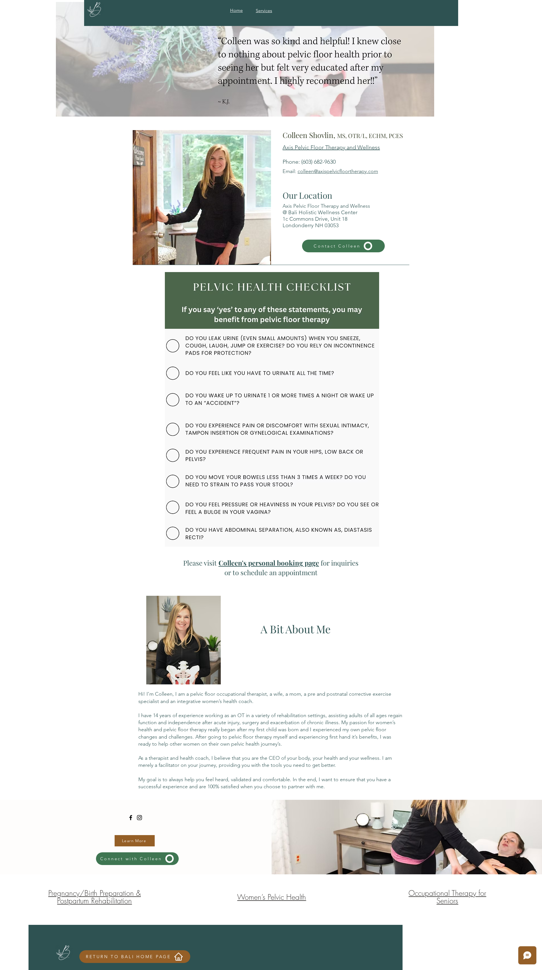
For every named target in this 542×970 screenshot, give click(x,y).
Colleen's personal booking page (268, 562)
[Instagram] (139, 817)
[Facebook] (130, 817)
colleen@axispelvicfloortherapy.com (338, 171)
